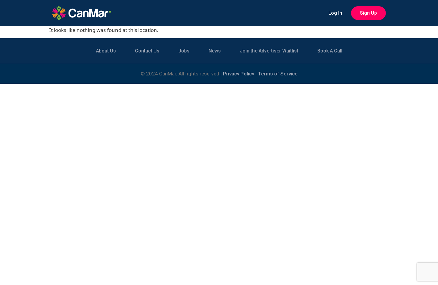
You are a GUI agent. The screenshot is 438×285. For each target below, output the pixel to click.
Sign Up (368, 13)
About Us (106, 51)
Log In (335, 13)
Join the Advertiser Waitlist (269, 51)
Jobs (184, 51)
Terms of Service (278, 74)
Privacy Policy (238, 74)
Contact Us (147, 51)
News (215, 51)
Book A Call (329, 51)
